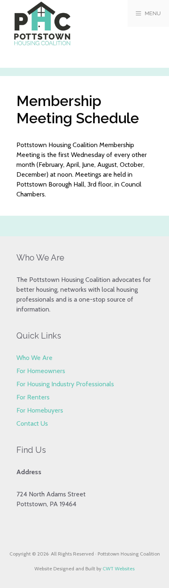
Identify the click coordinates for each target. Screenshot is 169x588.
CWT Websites (119, 568)
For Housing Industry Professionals (65, 384)
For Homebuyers (39, 410)
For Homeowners (40, 371)
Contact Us (32, 423)
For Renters (33, 397)
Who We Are (34, 358)
